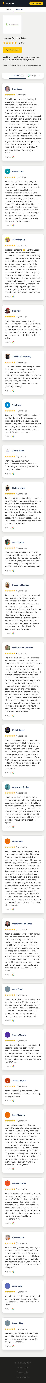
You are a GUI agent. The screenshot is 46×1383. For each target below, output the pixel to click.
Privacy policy (23, 1372)
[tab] (17, 76)
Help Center (23, 1367)
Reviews (19, 9)
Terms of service (23, 1377)
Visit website (11, 50)
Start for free (36, 3)
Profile (8, 9)
